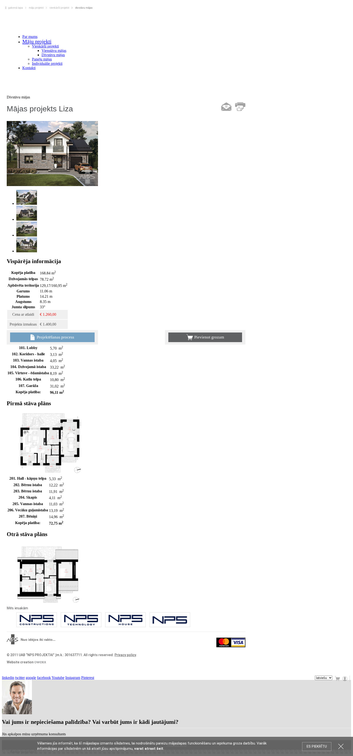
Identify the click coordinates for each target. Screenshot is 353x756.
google (31, 678)
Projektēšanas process (55, 337)
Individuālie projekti (47, 63)
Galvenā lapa (15, 7)
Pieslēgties (345, 679)
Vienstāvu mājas (54, 50)
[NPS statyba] (81, 619)
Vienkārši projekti (45, 46)
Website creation (20, 662)
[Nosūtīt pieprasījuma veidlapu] (226, 107)
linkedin (8, 678)
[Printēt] (240, 106)
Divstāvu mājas (53, 55)
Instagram (72, 678)
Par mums (29, 37)
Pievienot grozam (209, 337)
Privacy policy (125, 655)
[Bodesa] (125, 619)
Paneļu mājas (42, 59)
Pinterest (87, 678)
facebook (44, 678)
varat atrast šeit (148, 748)
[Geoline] (36, 619)
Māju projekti (36, 41)
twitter (20, 678)
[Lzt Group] (170, 619)
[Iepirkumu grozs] (338, 679)
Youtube (58, 678)
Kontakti (29, 68)
